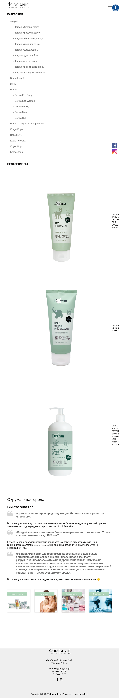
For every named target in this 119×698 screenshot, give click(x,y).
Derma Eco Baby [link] (23, 95)
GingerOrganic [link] (17, 129)
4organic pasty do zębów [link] (27, 32)
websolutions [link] (81, 694)
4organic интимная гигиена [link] (29, 66)
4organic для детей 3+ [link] (26, 55)
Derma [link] (13, 89)
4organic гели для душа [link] (27, 44)
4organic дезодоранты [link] (26, 49)
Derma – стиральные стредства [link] (27, 123)
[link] (115, 7)
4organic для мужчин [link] (26, 61)
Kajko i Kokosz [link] (18, 140)
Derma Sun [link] (20, 117)
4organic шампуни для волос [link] (30, 72)
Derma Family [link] (22, 106)
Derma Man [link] (21, 112)
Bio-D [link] (13, 83)
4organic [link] (14, 21)
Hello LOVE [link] (16, 135)
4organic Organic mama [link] (27, 27)
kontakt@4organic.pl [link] (59, 668)
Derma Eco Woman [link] (25, 100)
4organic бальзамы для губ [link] (29, 38)
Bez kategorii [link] (17, 78)
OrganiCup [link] (15, 146)
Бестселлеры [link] (17, 152)
